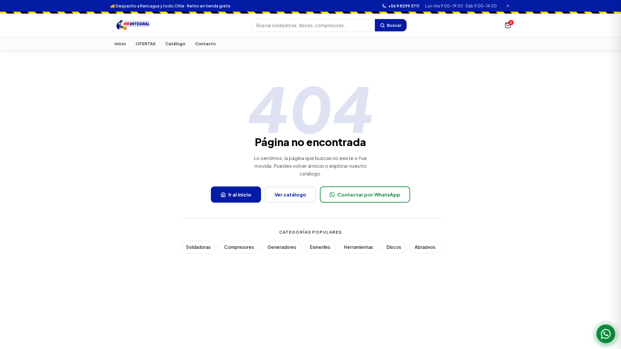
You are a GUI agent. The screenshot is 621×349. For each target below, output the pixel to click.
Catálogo (175, 43)
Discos (394, 247)
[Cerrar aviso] (508, 6)
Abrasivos (425, 247)
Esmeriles (320, 247)
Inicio (120, 43)
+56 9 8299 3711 (403, 5)
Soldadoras (198, 247)
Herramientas (358, 247)
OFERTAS (146, 43)
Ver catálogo (290, 194)
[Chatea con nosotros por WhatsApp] (605, 333)
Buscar (394, 25)
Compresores (239, 247)
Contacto (205, 43)
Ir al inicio (239, 194)
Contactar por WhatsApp (368, 194)
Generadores (281, 247)
